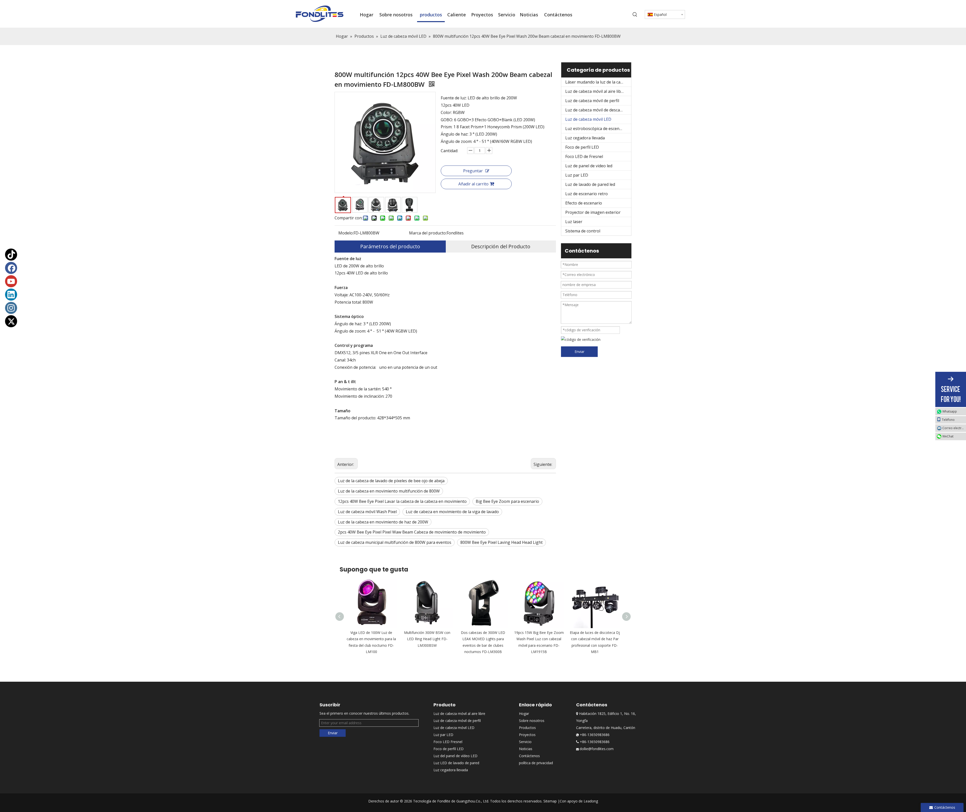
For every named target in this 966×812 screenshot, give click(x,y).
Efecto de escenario (583, 203)
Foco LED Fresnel (447, 741)
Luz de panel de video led (588, 166)
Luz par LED (576, 175)
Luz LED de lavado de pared (456, 762)
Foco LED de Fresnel (584, 156)
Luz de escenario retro (586, 193)
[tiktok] (11, 255)
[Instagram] (11, 308)
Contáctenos (529, 755)
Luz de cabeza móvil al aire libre (595, 91)
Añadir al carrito (473, 184)
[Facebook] (11, 268)
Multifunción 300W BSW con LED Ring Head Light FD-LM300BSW (427, 638)
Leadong (591, 801)
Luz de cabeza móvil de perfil (592, 100)
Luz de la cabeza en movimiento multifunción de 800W (389, 491)
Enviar (579, 351)
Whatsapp (949, 411)
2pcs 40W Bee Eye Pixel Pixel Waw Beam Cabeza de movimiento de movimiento (412, 532)
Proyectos (527, 734)
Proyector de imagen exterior (593, 212)
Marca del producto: (428, 233)
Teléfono (948, 420)
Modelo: (345, 233)
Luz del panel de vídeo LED (455, 755)
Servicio (525, 741)
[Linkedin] (11, 295)
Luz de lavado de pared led (590, 184)
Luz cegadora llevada (585, 138)
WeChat (947, 436)
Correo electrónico (954, 428)
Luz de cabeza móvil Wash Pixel (367, 511)
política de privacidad (536, 762)
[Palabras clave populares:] (635, 14)
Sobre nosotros (531, 720)
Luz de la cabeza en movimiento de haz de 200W (383, 522)
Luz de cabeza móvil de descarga (595, 110)
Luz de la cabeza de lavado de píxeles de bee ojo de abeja (391, 480)
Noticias (525, 748)
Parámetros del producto (390, 246)
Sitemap (550, 801)
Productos (527, 727)
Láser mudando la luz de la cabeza (597, 82)
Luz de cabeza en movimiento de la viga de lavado (452, 511)
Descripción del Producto (500, 246)
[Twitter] (11, 321)
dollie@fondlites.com (597, 748)
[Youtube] (11, 281)
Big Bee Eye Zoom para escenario (507, 501)
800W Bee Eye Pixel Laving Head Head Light (501, 542)
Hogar (524, 713)
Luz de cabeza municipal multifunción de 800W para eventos (394, 542)
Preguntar (473, 171)
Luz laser (573, 221)
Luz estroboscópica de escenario (596, 128)
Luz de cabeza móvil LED (588, 119)
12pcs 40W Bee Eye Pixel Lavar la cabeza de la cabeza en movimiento (402, 501)
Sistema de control (582, 231)
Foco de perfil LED (582, 147)
